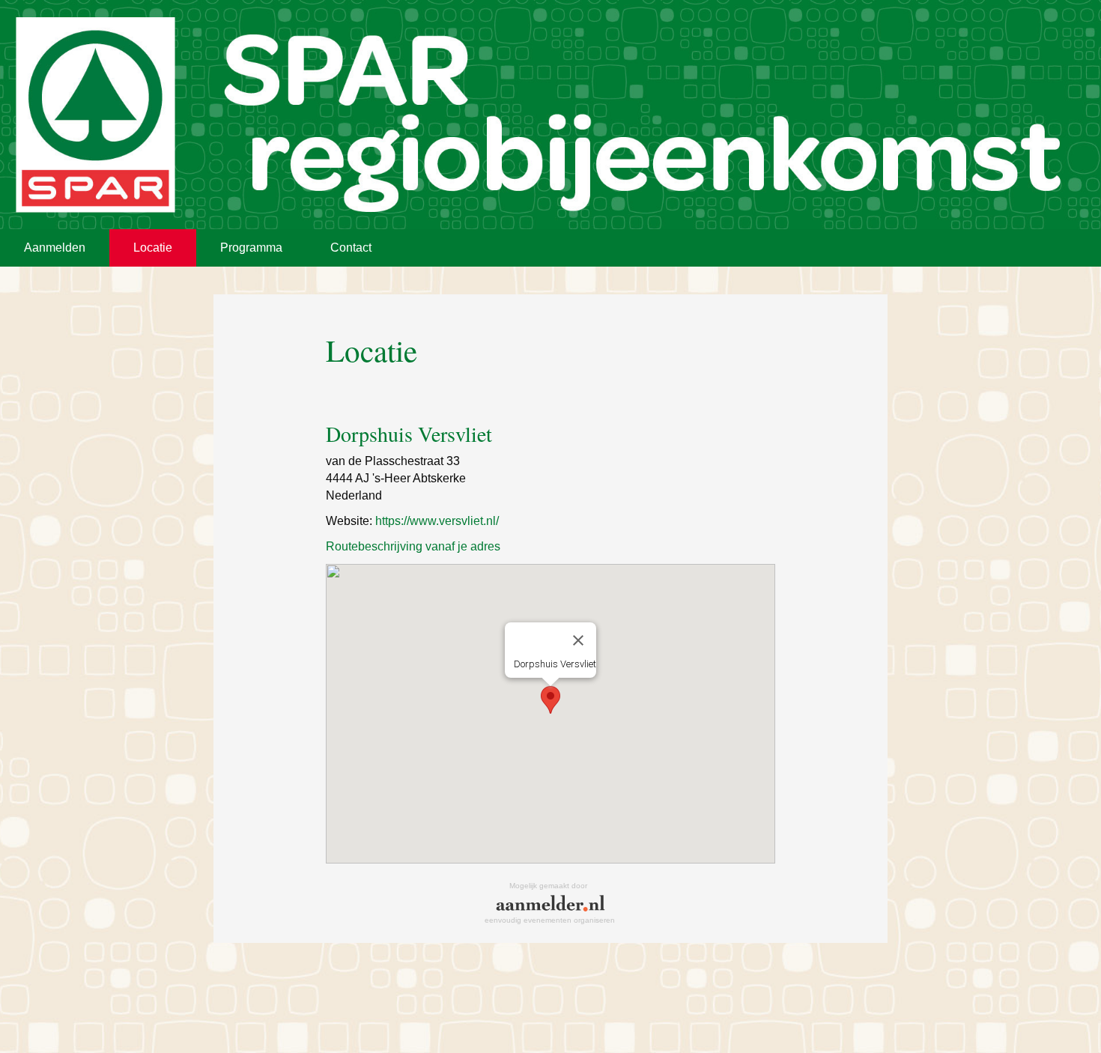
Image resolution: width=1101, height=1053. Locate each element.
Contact (350, 247)
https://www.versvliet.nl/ (437, 521)
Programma (251, 247)
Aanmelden (54, 247)
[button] (550, 700)
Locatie (152, 247)
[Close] (578, 640)
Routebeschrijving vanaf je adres (413, 546)
